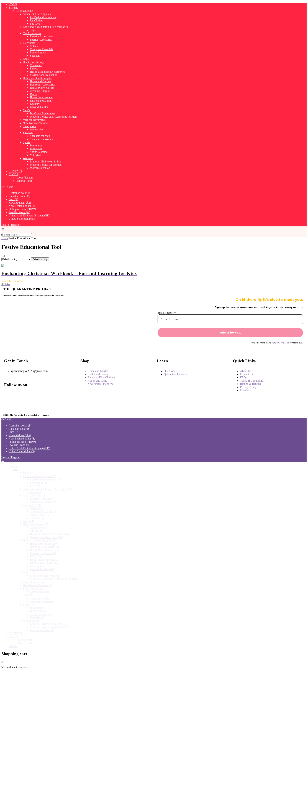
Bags (26, 58)
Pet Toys (35, 23)
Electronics (29, 42)
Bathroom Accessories (42, 84)
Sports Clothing (39, 151)
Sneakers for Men (40, 135)
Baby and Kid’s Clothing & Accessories (45, 26)
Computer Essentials (41, 49)
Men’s (26, 110)
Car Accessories (32, 33)
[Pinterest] (32, 404)
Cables (34, 46)
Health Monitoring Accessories (47, 71)
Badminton (36, 145)
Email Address (167, 312)
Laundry (35, 103)
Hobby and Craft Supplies (37, 78)
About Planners (24, 177)
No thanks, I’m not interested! (75, 802)
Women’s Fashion (40, 167)
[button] (7, 186)
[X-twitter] (8, 404)
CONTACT (15, 171)
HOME (13, 4)
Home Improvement (41, 97)
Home (4, 238)
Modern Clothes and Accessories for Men (53, 116)
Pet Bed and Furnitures (43, 17)
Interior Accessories (41, 39)
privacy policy (282, 342)
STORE (13, 7)
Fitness (34, 68)
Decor (33, 94)
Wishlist (13, 646)
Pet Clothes (36, 20)
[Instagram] (32, 394)
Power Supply (38, 52)
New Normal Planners (35, 123)
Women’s (28, 158)
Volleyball (35, 155)
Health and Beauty (33, 62)
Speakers (35, 55)
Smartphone (29, 126)
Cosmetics (36, 65)
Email (16, 747)
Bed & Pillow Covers (42, 87)
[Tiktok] (55, 404)
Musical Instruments (34, 119)
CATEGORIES (25, 10)
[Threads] (55, 394)
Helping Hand (24, 180)
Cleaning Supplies (40, 90)
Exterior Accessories (41, 36)
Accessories (36, 129)
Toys (32, 30)
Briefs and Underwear (42, 113)
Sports (26, 142)
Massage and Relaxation (43, 74)
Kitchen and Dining (41, 100)
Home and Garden (40, 81)
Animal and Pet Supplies (37, 13)
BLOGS (13, 174)
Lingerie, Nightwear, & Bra (45, 161)
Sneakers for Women (41, 139)
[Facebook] (8, 394)
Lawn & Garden (39, 106)
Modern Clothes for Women (45, 164)
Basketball (36, 148)
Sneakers (28, 132)
